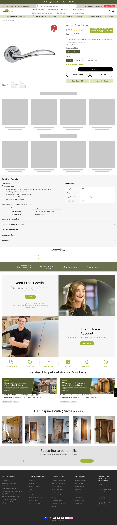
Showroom (68, 366)
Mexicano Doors (79, 492)
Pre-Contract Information (59, 492)
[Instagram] (100, 503)
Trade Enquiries (88, 6)
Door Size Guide (78, 81)
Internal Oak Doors (80, 480)
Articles (105, 366)
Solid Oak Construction (58, 483)
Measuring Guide (102, 81)
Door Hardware (61, 13)
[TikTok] (104, 503)
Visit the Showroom (34, 486)
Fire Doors (64, 9)
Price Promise (30, 366)
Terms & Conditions (57, 489)
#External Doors (7, 401)
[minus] (68, 69)
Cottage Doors (79, 503)
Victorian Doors (79, 500)
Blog (30, 492)
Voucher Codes (33, 500)
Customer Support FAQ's (59, 480)
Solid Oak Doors (79, 483)
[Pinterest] (109, 498)
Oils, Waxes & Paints (78, 13)
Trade (30, 489)
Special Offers (109, 6)
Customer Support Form (59, 503)
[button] (95, 69)
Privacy (54, 497)
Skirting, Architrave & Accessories (42, 13)
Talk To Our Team (17, 6)
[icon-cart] (113, 11)
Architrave (78, 489)
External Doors (51, 9)
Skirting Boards (79, 486)
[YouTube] (109, 503)
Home (3, 20)
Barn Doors (78, 495)
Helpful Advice (86, 366)
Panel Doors (78, 497)
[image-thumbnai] (6, 85)
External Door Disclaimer (59, 495)
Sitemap (54, 506)
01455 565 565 (106, 30)
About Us (31, 483)
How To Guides (49, 366)
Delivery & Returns (57, 486)
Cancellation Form (57, 500)
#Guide (16, 401)
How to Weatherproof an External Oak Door (20, 395)
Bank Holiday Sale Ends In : (58, 2)
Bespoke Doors (77, 9)
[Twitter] (100, 498)
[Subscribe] (113, 484)
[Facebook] (104, 498)
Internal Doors (37, 9)
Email (100, 484)
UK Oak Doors (61, 520)
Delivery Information (11, 366)
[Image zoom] (30, 52)
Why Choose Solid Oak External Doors (76, 395)
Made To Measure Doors (36, 497)
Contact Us (98, 6)
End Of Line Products (35, 503)
